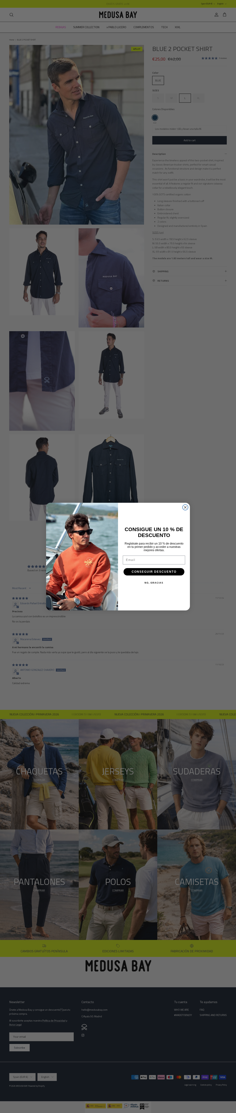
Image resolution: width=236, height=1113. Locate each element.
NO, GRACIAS (154, 583)
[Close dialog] (185, 507)
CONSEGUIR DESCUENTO (154, 571)
